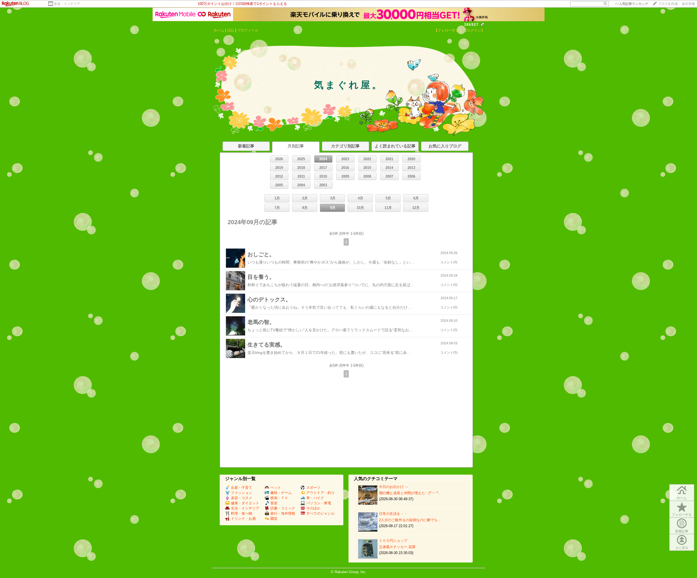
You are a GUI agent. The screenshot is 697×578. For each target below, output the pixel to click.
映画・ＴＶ (279, 498)
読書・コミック (282, 508)
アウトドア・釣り (320, 493)
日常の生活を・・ (393, 514)
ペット (275, 488)
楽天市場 (688, 4)
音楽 (273, 503)
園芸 (273, 519)
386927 (471, 25)
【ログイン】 (474, 30)
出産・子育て (241, 488)
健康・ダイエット (245, 503)
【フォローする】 (448, 30)
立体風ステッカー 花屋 (397, 547)
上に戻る (681, 548)
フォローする (682, 515)
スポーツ (313, 488)
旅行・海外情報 (282, 513)
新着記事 (681, 531)
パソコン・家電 (318, 503)
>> (631, 4)
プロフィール (247, 30)
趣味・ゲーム (281, 493)
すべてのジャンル (320, 513)
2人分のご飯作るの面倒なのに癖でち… (410, 520)
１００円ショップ (393, 541)
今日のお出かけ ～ (393, 487)
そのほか (313, 508)
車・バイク (315, 498)
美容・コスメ (241, 498)
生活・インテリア (67, 4)
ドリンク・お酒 (243, 519)
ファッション (241, 493)
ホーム (218, 30)
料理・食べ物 (241, 513)
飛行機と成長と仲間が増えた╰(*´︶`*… (410, 493)
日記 (230, 30)
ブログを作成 (668, 4)
